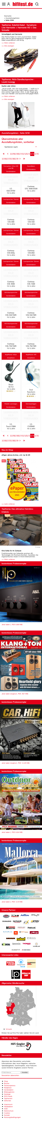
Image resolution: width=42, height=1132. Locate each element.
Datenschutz (8, 1111)
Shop (6, 1081)
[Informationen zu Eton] (35, 921)
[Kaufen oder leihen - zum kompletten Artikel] (21, 115)
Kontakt (7, 1115)
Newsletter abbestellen (10, 1075)
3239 (16, 159)
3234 (32, 154)
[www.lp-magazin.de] (15, 978)
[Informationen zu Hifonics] (7, 932)
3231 (20, 154)
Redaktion (8, 1088)
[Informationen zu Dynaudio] (6, 921)
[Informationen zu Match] (23, 932)
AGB (6, 1109)
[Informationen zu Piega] (31, 938)
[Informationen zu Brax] (35, 915)
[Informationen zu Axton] (24, 915)
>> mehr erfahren (8, 504)
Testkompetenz (9, 1085)
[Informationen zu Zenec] (26, 950)
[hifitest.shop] (26, 978)
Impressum (8, 1104)
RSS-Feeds (8, 1096)
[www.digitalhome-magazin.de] (10, 967)
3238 (12, 159)
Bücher (6, 1083)
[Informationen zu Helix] (31, 928)
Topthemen (8, 1098)
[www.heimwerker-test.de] (31, 967)
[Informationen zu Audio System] (15, 916)
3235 (36, 154)
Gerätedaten (8, 1090)
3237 (8, 159)
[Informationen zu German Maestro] (10, 928)
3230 (16, 154)
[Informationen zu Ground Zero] (21, 928)
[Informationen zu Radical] (6, 945)
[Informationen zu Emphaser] (17, 921)
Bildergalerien (9, 1092)
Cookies (7, 1113)
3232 (24, 154)
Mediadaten (8, 1106)
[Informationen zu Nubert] (21, 939)
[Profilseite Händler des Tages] (21, 1046)
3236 (4, 159)
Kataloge (7, 1094)
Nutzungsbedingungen (12, 1117)
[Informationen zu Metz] (34, 932)
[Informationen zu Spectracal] (16, 944)
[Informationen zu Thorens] (26, 944)
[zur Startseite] (23, 4)
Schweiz (9, 1029)
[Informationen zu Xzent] (15, 950)
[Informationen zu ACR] (6, 916)
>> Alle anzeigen (8, 46)
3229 (12, 154)
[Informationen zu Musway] (10, 938)
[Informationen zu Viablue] (36, 945)
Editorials (7, 1101)
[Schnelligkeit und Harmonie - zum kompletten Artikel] (21, 62)
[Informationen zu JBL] (16, 933)
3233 (28, 154)
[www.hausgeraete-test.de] (21, 967)
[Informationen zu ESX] (26, 922)
